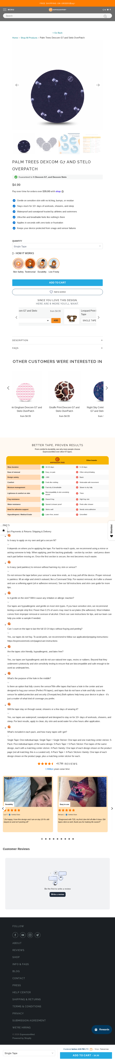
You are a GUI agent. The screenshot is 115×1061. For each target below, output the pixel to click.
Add (90, 320)
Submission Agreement (29, 1020)
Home (15, 38)
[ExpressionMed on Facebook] (15, 935)
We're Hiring (21, 1027)
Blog (16, 971)
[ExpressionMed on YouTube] (23, 935)
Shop (16, 957)
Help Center (21, 992)
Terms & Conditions (26, 1006)
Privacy (18, 1013)
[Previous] (17, 85)
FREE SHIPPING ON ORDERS (57, 3)
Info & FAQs (20, 964)
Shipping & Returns (26, 999)
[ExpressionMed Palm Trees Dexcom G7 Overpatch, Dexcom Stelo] (57, 85)
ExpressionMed (27, 1034)
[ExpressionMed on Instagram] (30, 935)
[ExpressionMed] (57, 9)
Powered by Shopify (21, 1038)
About (17, 943)
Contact (18, 978)
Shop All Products (29, 38)
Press (16, 985)
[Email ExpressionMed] (38, 935)
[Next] (98, 85)
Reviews (18, 950)
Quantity (17, 241)
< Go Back (57, 33)
